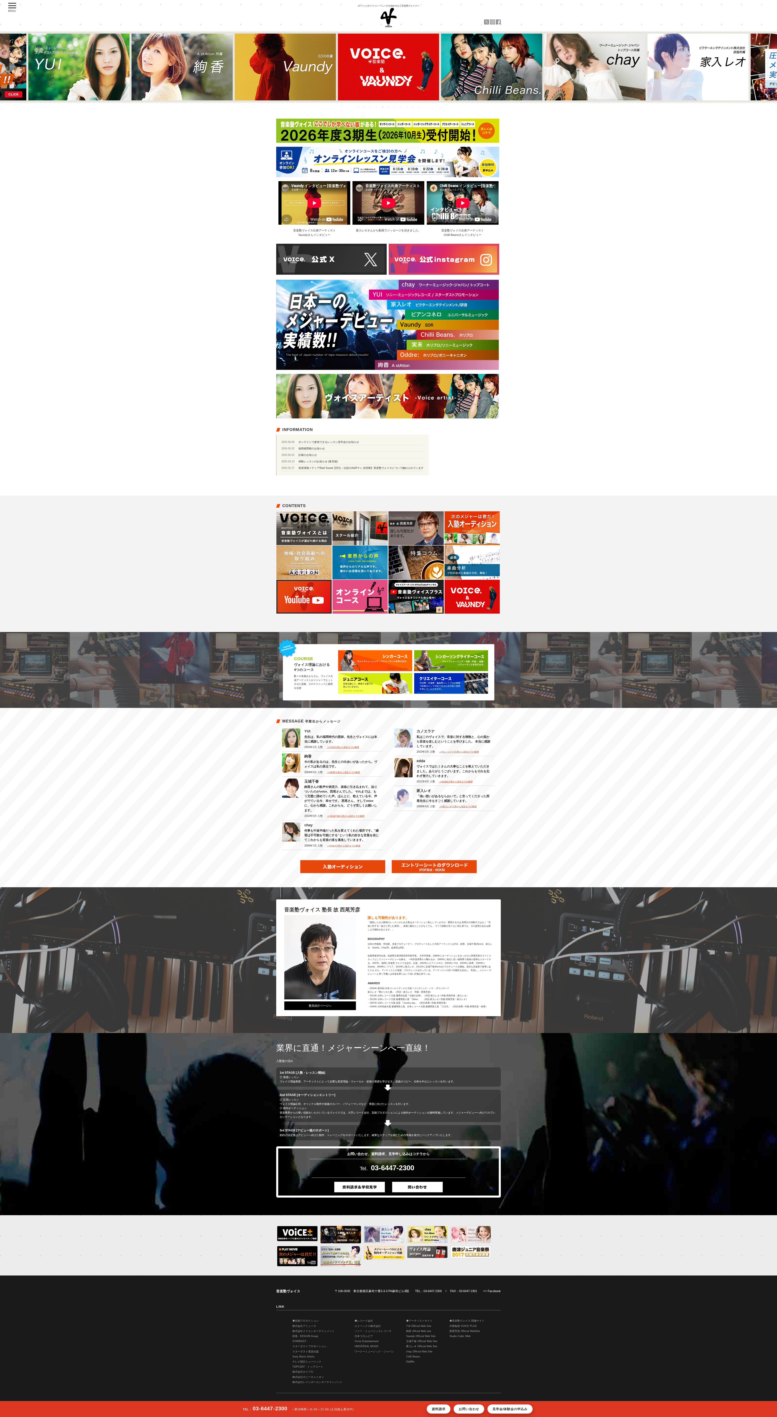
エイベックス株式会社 (368, 1326)
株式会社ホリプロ (302, 1371)
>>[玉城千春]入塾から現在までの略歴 (345, 816)
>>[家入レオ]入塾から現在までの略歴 (458, 806)
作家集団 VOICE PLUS (463, 1326)
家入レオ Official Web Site (421, 1346)
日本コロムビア (364, 1336)
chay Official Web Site (419, 1351)
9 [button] (407, 107)
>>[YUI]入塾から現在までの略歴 (343, 747)
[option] (79, 67)
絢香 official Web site (418, 1331)
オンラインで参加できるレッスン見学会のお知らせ (328, 442)
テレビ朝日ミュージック (306, 1361)
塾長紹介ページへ (320, 1005)
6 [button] (388, 107)
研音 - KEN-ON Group (305, 1336)
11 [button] (419, 107)
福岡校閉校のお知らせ (311, 448)
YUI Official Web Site (418, 1326)
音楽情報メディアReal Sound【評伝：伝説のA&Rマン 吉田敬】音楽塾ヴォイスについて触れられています (361, 467)
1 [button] (358, 107)
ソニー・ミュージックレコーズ (373, 1331)
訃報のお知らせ (307, 454)
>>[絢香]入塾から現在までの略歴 (343, 772)
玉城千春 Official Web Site (421, 1341)
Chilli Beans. (413, 1356)
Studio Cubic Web (459, 1336)
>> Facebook (492, 1291)
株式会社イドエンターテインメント (313, 1331)
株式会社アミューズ (304, 1326)
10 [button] (413, 107)
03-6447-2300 (392, 1168)
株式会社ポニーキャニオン (308, 1377)
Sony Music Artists (303, 1356)
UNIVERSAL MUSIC (367, 1346)
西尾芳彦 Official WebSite (464, 1331)
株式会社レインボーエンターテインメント (317, 1382)
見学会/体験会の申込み (510, 1409)
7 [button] (395, 107)
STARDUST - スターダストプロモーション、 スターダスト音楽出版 (310, 1346)
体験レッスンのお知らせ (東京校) (318, 461)
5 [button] (382, 107)
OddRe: (410, 1361)
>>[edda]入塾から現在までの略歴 (456, 781)
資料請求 (438, 1409)
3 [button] (370, 107)
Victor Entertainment (367, 1341)
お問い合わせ (469, 1409)
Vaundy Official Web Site (420, 1336)
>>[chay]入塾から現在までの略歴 (343, 846)
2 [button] (364, 107)
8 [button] (401, 107)
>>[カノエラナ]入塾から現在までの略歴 (459, 752)
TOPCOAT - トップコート (307, 1366)
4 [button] (376, 107)
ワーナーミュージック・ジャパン (374, 1351)
